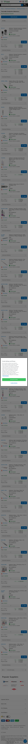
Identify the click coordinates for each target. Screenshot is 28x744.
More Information (6, 375)
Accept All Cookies (14, 379)
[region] (14, 372)
